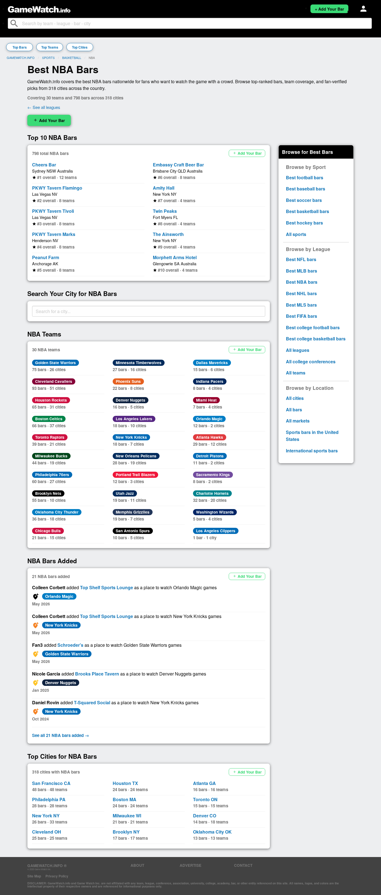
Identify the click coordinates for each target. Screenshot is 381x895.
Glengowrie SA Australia (174, 263)
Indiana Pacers (209, 381)
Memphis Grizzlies (132, 512)
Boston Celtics (48, 418)
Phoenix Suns (128, 381)
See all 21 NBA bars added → (60, 735)
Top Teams (49, 47)
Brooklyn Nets (48, 493)
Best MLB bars (301, 271)
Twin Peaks (165, 211)
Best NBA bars (301, 282)
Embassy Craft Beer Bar (178, 164)
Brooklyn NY (126, 832)
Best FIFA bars (301, 316)
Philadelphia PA (49, 799)
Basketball (71, 57)
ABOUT (137, 865)
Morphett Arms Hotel (175, 257)
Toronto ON (205, 799)
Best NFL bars (301, 259)
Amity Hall (163, 188)
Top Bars (20, 47)
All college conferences (311, 361)
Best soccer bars (304, 200)
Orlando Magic (209, 418)
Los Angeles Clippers (215, 530)
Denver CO (204, 815)
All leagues (297, 350)
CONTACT (243, 865)
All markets (298, 420)
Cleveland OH (46, 832)
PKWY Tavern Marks (53, 234)
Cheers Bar (44, 164)
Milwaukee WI (127, 815)
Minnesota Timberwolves (138, 362)
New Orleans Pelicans (136, 456)
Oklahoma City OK (212, 832)
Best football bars (304, 177)
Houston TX (125, 783)
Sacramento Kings (213, 474)
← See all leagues (43, 107)
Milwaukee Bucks (51, 456)
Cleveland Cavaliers (53, 381)
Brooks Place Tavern (97, 673)
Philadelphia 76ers (52, 474)
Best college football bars (313, 327)
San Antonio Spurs (133, 530)
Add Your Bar (49, 120)
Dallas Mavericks (212, 362)
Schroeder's (70, 645)
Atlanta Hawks (209, 437)
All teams (295, 372)
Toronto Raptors (49, 437)
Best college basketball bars (316, 338)
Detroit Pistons (210, 456)
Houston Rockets (51, 400)
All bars (294, 409)
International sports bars (312, 450)
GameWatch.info (21, 57)
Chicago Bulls (48, 530)
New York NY (165, 194)
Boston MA (124, 799)
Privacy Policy (56, 876)
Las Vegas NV (44, 194)
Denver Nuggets (130, 400)
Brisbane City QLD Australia (177, 171)
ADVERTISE (190, 865)
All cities (295, 398)
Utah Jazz (125, 493)
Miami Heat (206, 400)
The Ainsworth (168, 234)
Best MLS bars (301, 305)
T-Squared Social (92, 702)
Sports (48, 57)
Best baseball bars (305, 188)
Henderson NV (45, 240)
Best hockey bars (304, 222)
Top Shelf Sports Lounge (106, 587)
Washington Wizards (215, 512)
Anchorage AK (45, 263)
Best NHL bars (301, 293)
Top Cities (80, 47)
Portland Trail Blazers (135, 474)
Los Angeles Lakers (134, 418)
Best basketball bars (307, 211)
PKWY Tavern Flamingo (57, 188)
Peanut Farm (45, 257)
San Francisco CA (51, 783)
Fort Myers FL (165, 217)
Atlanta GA (204, 783)
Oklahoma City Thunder (56, 512)
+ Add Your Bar (329, 9)
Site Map (34, 876)
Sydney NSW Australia (52, 171)
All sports (296, 234)
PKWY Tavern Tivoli (53, 211)
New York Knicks (131, 437)
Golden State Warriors (55, 362)
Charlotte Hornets (212, 493)
